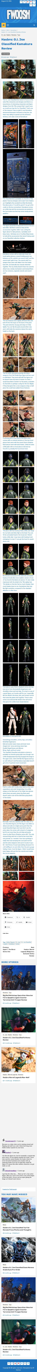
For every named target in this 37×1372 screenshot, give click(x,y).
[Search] (34, 25)
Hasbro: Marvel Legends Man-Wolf (16, 1077)
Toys (18, 35)
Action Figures (11, 942)
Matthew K (14, 57)
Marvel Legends (12, 1074)
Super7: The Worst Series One (9, 949)
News (4, 1225)
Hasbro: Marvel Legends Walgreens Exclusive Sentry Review (27, 952)
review (17, 944)
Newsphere (26, 1368)
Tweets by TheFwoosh (9, 1189)
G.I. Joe (3, 35)
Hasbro (8, 35)
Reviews (14, 35)
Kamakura (11, 944)
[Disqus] (18, 1110)
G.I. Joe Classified (26, 942)
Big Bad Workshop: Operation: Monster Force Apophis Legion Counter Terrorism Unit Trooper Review (18, 998)
